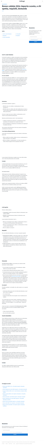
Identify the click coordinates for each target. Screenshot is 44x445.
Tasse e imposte (4, 4)
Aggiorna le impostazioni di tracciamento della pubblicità (24, 443)
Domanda (18, 35)
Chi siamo (3, 443)
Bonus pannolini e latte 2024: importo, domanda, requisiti (14, 396)
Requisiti (4, 35)
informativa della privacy (19, 432)
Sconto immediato (6, 37)
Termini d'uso (10, 443)
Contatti (6, 443)
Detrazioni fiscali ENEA (16, 276)
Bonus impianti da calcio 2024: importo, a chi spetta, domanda (15, 389)
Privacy (14, 443)
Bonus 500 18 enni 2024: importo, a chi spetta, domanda (13, 401)
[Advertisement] (15, 47)
